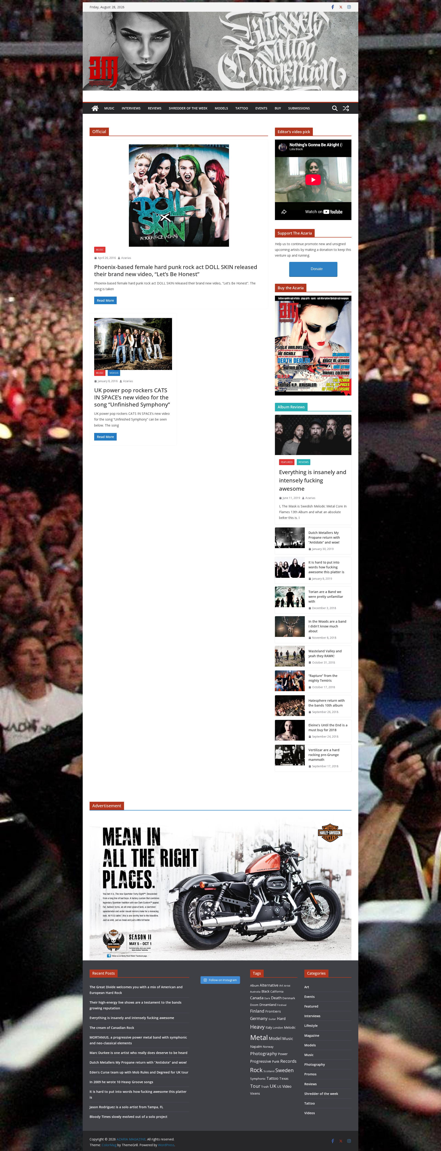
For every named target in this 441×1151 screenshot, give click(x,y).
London (278, 1027)
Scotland (268, 1071)
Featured (287, 462)
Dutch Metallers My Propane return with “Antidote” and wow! (324, 537)
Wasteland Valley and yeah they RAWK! (325, 653)
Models (221, 108)
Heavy (257, 1026)
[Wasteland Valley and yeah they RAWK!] (290, 657)
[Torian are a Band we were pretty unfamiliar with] (290, 600)
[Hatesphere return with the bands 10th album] (290, 706)
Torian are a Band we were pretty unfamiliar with (325, 597)
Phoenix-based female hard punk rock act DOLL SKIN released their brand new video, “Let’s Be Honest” (175, 270)
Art (281, 985)
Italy (269, 1027)
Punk (275, 1061)
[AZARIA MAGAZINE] (220, 14)
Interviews (131, 108)
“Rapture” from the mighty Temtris (322, 678)
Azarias (126, 258)
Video (286, 1086)
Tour (255, 1086)
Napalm (256, 1046)
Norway (268, 1047)
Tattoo (241, 108)
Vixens (255, 1093)
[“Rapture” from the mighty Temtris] (290, 681)
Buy (278, 108)
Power (283, 1053)
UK (273, 1086)
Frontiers (273, 1011)
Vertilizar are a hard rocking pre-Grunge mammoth (323, 755)
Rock (256, 1070)
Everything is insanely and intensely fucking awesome (312, 480)
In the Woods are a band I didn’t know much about (327, 626)
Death (276, 997)
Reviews (154, 108)
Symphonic (258, 1079)
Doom (254, 1005)
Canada (256, 997)
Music (109, 108)
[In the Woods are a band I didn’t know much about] (290, 629)
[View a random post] (345, 108)
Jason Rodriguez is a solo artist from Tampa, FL (126, 1107)
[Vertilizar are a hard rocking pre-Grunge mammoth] (290, 758)
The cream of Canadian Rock (112, 1027)
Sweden (284, 1070)
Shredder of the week (188, 108)
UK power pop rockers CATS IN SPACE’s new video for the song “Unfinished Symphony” (132, 397)
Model (275, 1038)
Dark (267, 998)
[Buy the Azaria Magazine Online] (313, 298)
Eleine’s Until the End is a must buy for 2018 (328, 727)
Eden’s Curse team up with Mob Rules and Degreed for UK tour (139, 1072)
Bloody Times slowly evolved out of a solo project (128, 1116)
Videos (114, 373)
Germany (259, 1018)
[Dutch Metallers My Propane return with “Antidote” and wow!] (290, 540)
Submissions (299, 108)
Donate (317, 269)
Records (288, 1061)
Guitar (272, 1019)
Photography (263, 1053)
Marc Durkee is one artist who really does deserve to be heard (138, 1053)
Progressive (260, 1061)
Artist (287, 985)
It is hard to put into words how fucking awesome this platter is (326, 567)
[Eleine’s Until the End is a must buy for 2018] (290, 731)
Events (261, 108)
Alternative (269, 985)
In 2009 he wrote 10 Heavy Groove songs (121, 1082)
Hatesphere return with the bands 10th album (326, 702)
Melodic (290, 1027)
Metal (259, 1037)
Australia (255, 991)
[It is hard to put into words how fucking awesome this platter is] (290, 570)
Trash (265, 1087)
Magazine (311, 1035)
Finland (257, 1011)
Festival (281, 1005)
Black (265, 991)
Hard (281, 1018)
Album (254, 985)
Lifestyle (311, 1025)
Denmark (289, 998)
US (279, 1086)
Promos (310, 1074)
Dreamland (267, 1004)
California (276, 991)
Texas (283, 1078)
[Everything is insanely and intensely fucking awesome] (313, 435)
